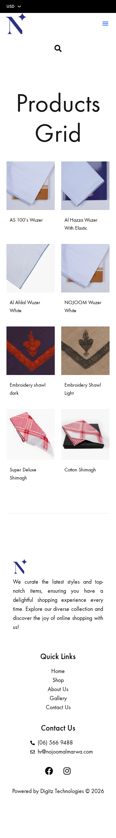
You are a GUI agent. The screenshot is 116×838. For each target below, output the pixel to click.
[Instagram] (67, 771)
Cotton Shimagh (80, 470)
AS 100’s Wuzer (26, 220)
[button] (105, 23)
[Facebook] (49, 771)
